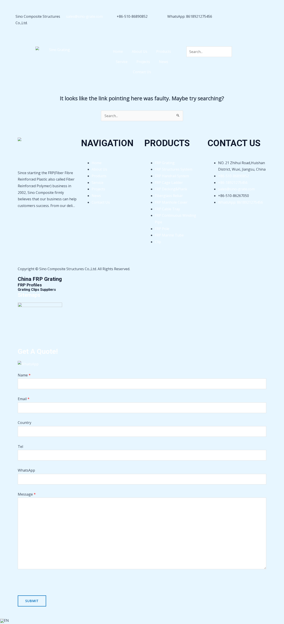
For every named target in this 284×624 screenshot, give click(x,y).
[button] (142, 620)
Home (118, 51)
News (163, 61)
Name (24, 375)
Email (24, 398)
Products (163, 51)
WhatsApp (26, 470)
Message (27, 494)
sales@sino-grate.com (84, 16)
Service (122, 61)
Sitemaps (29, 295)
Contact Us (142, 71)
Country (24, 422)
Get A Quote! (38, 351)
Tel (20, 446)
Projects (143, 61)
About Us (139, 51)
